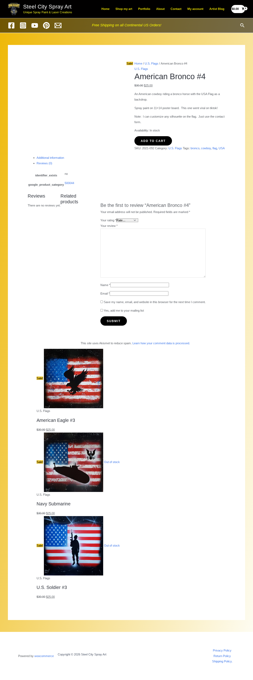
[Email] (58, 25)
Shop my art (123, 8)
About (160, 8)
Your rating (108, 220)
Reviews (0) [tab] (44, 163)
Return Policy (222, 656)
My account (195, 8)
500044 (69, 183)
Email (105, 293)
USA (222, 148)
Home (105, 8)
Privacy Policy (222, 650)
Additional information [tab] (50, 157)
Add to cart (153, 141)
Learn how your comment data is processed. (161, 343)
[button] (242, 25)
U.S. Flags (151, 63)
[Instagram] (23, 25)
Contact (176, 8)
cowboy (206, 148)
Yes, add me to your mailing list (123, 310)
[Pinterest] (46, 25)
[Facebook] (11, 25)
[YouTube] (34, 25)
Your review (109, 225)
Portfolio (144, 8)
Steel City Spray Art (47, 7)
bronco (195, 148)
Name (105, 285)
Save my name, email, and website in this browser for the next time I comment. (155, 302)
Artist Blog (216, 8)
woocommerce (44, 656)
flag (214, 148)
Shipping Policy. (222, 661)
